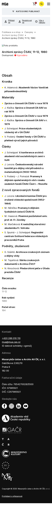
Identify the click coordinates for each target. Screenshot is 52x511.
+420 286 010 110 (11, 338)
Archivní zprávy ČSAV (13, 35)
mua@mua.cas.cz (11, 342)
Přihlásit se (11, 21)
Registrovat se (26, 21)
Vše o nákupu (42, 21)
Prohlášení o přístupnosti (12, 496)
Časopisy (28, 32)
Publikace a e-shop (11, 32)
